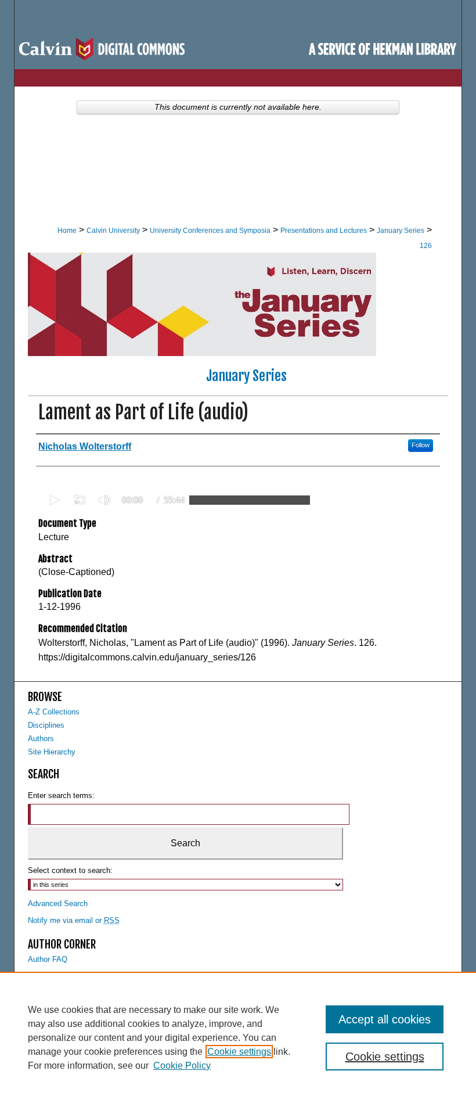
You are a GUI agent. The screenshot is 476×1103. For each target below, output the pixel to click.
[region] (238, 1037)
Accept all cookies (384, 1019)
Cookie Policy (182, 1065)
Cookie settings (239, 1052)
